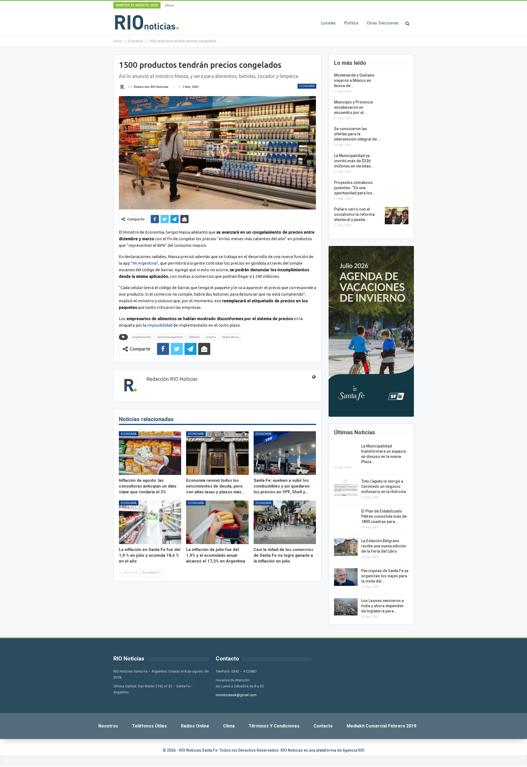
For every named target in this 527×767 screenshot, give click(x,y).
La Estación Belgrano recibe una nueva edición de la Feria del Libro (383, 546)
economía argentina (170, 336)
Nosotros (108, 726)
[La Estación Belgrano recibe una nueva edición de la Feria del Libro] (346, 547)
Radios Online (195, 726)
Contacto (323, 726)
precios (211, 336)
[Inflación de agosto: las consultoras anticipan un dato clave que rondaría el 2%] (150, 453)
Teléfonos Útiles (149, 726)
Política (351, 23)
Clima (229, 726)
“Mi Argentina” (144, 263)
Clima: (169, 5)
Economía (307, 86)
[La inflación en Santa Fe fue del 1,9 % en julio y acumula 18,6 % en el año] (150, 522)
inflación (194, 336)
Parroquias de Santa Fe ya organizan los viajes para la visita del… (384, 576)
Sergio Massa (230, 336)
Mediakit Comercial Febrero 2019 (381, 726)
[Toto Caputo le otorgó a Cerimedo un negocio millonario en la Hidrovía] (346, 487)
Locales (328, 23)
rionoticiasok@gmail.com (236, 695)
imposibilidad (159, 325)
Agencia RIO (354, 750)
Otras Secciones (383, 23)
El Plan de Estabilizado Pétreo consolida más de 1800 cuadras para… (384, 516)
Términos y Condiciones (274, 726)
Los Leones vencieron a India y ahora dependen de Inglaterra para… (382, 605)
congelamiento (141, 336)
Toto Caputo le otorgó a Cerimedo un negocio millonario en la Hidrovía (383, 486)
